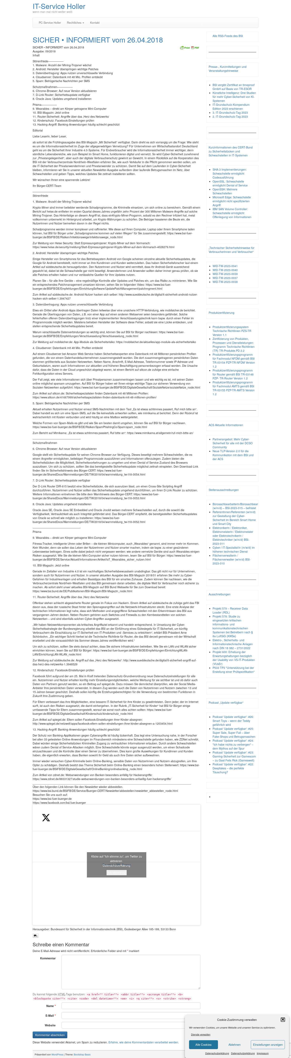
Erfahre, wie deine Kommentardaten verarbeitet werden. (143, 1042)
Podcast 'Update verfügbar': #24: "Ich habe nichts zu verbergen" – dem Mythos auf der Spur (233, 744)
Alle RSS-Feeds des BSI (228, 36)
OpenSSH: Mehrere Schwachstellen (225, 191)
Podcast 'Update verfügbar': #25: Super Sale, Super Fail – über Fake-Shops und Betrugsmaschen (234, 732)
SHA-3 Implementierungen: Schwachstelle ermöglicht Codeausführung (230, 173)
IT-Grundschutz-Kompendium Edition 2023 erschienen (231, 107)
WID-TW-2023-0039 (225, 274)
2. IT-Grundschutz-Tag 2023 (230, 116)
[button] (283, 1019)
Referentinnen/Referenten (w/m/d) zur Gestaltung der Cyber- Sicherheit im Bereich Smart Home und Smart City (234, 518)
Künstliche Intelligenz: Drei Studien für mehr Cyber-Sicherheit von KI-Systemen (234, 97)
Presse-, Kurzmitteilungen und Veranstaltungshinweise (227, 69)
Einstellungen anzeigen (268, 1044)
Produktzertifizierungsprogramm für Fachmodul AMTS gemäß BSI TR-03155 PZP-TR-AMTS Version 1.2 (234, 388)
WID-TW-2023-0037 (225, 278)
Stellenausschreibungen (224, 490)
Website (50, 1025)
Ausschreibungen (219, 594)
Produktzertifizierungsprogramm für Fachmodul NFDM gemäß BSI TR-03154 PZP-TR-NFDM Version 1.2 (234, 360)
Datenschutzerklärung (217, 1053)
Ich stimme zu (116, 873)
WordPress (57, 1054)
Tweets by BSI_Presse (116, 864)
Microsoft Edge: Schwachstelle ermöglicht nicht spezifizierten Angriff (232, 201)
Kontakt (95, 23)
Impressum (263, 1053)
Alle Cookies (203, 1044)
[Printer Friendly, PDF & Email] (189, 47)
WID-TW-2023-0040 (225, 270)
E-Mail (51, 1015)
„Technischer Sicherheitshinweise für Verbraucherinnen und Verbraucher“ (231, 250)
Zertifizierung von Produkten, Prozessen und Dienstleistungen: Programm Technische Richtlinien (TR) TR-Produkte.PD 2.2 (234, 345)
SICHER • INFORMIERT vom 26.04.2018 (98, 39)
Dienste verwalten (200, 1034)
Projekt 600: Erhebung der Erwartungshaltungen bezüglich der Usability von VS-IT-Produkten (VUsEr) (234, 658)
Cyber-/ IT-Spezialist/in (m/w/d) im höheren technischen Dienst (234, 549)
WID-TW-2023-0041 (225, 266)
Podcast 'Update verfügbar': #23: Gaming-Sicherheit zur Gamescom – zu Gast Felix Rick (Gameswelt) (234, 756)
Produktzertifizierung (221, 313)
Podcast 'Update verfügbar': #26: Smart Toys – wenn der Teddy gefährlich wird (233, 721)
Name (51, 1006)
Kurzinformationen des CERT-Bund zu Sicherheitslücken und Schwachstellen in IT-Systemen (231, 151)
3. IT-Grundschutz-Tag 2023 (230, 112)
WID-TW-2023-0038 (225, 282)
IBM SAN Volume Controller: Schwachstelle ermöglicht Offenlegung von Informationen (232, 213)
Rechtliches (74, 23)
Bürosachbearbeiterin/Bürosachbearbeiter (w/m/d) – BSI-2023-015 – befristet (239, 506)
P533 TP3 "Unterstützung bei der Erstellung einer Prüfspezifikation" (234, 670)
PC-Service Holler (50, 23)
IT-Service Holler (59, 6)
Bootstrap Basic (82, 1054)
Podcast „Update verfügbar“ (226, 702)
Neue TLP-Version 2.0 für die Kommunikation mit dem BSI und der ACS (233, 455)
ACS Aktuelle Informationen (226, 425)
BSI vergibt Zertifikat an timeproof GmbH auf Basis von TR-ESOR (234, 87)
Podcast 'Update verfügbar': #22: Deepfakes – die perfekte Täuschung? (233, 768)
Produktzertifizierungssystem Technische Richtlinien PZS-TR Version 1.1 (232, 331)
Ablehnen (234, 1044)
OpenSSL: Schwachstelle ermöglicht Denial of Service (230, 183)
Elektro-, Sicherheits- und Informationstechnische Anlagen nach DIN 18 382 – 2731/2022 (233, 644)
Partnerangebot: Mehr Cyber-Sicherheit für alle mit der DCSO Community (233, 443)
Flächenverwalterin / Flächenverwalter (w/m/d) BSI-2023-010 (232, 559)
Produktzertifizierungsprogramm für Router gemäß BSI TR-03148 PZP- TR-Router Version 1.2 (233, 374)
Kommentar (48, 958)
